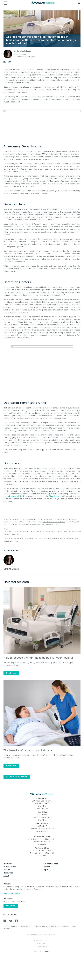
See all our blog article (16, 777)
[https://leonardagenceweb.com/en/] (46, 951)
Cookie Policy (42, 947)
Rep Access (48, 870)
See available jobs (12, 894)
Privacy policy (42, 943)
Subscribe (10, 906)
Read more (11, 673)
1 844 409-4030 (42, 809)
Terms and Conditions (42, 940)
